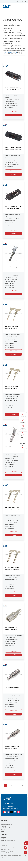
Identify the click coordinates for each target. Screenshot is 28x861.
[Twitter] (11, 812)
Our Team (3, 829)
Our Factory (4, 826)
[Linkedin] (8, 812)
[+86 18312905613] (25, 843)
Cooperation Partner (5, 824)
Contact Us (13, 115)
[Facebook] (4, 812)
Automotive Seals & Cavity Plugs (8, 840)
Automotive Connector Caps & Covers (9, 841)
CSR (2, 831)
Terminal (3, 838)
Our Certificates (5, 827)
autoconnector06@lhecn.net (10, 52)
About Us (3, 823)
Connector (3, 837)
